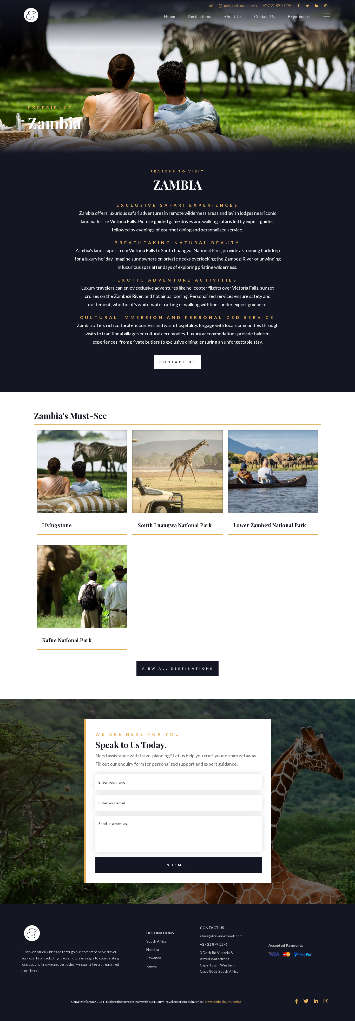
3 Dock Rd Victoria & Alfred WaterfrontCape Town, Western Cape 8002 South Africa (219, 961)
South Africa (156, 941)
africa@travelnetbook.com (233, 5)
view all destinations (177, 668)
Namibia (152, 949)
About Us (232, 16)
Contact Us (264, 16)
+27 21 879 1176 (277, 5)
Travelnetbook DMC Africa (223, 1002)
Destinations (199, 16)
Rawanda (153, 958)
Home (169, 16)
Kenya (151, 966)
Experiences (299, 16)
